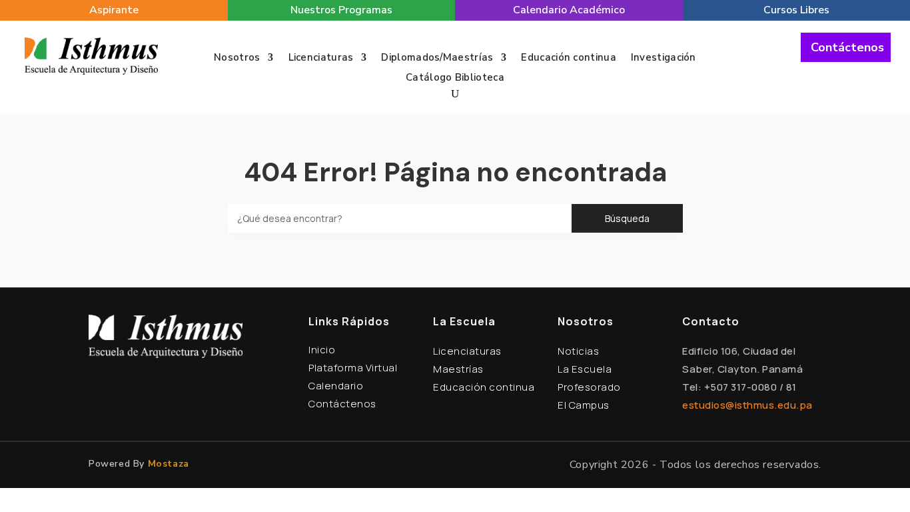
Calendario (335, 386)
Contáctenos (847, 47)
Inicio (321, 350)
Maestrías (458, 369)
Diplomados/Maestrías (437, 58)
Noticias (578, 351)
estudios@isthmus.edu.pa (747, 405)
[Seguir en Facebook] (750, 56)
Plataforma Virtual (352, 368)
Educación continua (568, 58)
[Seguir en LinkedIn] (795, 56)
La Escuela (585, 369)
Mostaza (168, 463)
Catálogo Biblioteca (455, 78)
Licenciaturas (321, 58)
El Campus (584, 405)
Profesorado (589, 387)
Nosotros (237, 58)
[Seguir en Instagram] (773, 56)
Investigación (663, 58)
